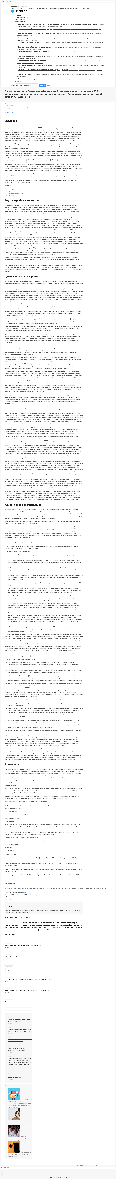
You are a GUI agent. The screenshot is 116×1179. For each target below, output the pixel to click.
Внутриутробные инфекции (15, 189)
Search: (13, 85)
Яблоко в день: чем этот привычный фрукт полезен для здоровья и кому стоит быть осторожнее (31, 1001)
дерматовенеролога (35, 888)
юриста (104, 888)
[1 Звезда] (8, 895)
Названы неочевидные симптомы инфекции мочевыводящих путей (23, 945)
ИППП (50, 888)
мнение (72, 888)
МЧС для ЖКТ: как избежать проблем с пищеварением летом (21, 957)
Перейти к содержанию (7, 1)
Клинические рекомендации (16, 193)
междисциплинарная (65, 888)
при (88, 888)
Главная (6, 103)
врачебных (21, 888)
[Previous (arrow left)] (1, 1173)
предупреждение (83, 888)
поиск (48, 85)
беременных (12, 888)
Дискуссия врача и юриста (15, 191)
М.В (52, 888)
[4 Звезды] (27, 895)
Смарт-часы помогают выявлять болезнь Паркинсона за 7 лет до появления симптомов (20, 1154)
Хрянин (95, 888)
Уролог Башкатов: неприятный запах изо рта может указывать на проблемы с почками (28, 979)
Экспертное (100, 888)
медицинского (56, 888)
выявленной (27, 888)
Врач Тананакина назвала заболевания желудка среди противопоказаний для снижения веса (30, 968)
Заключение (11, 195)
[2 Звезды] (14, 895)
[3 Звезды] (20, 895)
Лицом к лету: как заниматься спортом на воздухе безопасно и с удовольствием (27, 990)
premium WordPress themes (98, 1165)
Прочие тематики (9, 105)
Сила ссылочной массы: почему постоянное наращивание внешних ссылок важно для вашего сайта (19, 1105)
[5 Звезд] (33, 895)
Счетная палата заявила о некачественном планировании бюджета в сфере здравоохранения (19, 1138)
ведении (17, 888)
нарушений (76, 888)
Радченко (91, 888)
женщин (47, 888)
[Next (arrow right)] (2, 1173)
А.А (8, 888)
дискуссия (42, 888)
